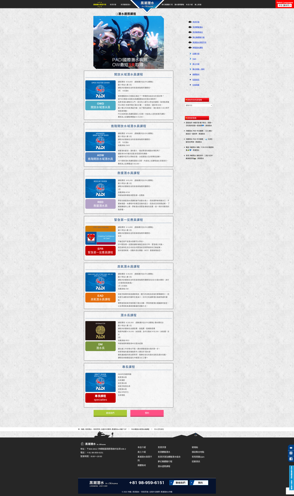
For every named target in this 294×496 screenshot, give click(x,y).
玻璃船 (195, 447)
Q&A (194, 59)
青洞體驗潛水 (125, 4)
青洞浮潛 (113, 4)
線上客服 (198, 4)
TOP (103, 429)
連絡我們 (110, 413)
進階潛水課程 (197, 48)
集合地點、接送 (198, 69)
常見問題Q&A (198, 457)
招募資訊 (195, 80)
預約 (147, 413)
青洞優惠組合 (197, 32)
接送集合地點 (198, 452)
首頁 (147, 4)
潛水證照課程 (164, 466)
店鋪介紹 (195, 54)
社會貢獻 (195, 85)
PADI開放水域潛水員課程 (179, 4)
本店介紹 (189, 4)
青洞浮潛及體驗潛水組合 (169, 457)
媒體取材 (195, 74)
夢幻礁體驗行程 (167, 4)
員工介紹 (195, 64)
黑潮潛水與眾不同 (100, 4)
